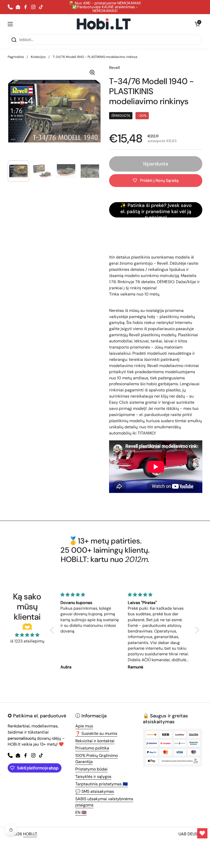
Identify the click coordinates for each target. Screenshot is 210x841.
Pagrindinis (16, 57)
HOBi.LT (30, 834)
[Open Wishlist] (202, 833)
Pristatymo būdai (91, 769)
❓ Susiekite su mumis (96, 733)
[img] (27, 635)
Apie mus (84, 726)
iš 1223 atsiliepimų (27, 641)
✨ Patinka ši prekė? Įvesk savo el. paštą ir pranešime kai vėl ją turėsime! (156, 209)
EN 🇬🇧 (81, 812)
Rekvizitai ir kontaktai (94, 741)
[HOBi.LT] (103, 24)
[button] (197, 24)
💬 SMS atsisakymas (94, 791)
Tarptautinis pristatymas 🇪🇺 (101, 784)
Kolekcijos (38, 57)
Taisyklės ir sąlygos (93, 776)
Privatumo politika (92, 748)
